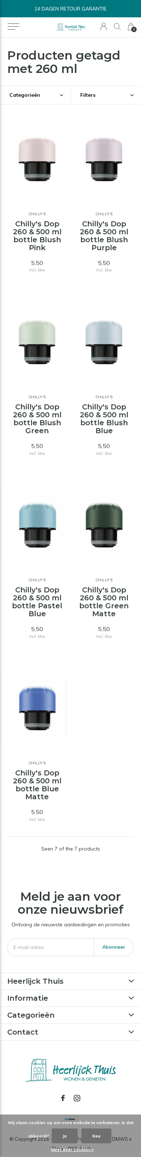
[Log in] (104, 26)
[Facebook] (63, 1098)
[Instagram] (77, 1098)
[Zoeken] (117, 26)
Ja (65, 1136)
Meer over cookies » (72, 1149)
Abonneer (113, 947)
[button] (13, 26)
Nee (96, 1136)
